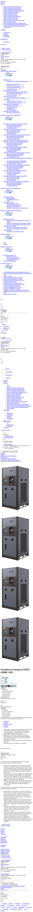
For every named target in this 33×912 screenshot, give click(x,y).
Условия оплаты (5, 849)
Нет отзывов (5, 677)
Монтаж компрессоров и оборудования (14, 20)
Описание (6, 721)
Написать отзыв (5, 753)
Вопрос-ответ (4, 853)
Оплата (6, 725)
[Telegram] (15, 686)
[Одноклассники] (4, 686)
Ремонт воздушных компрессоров (12, 6)
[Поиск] (2, 300)
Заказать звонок (5, 53)
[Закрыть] (2, 363)
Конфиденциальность (6, 887)
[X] (9, 686)
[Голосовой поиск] (3, 321)
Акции (2, 830)
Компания (3, 834)
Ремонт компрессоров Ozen (11, 19)
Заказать (3, 688)
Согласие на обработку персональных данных (13, 886)
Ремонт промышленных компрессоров (14, 10)
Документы (7, 36)
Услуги (2, 832)
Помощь (3, 846)
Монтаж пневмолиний (10, 21)
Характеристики (8, 724)
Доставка (6, 726)
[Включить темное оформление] (3, 68)
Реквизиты (6, 41)
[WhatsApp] (13, 686)
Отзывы (6, 722)
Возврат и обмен (5, 852)
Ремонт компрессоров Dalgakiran (12, 16)
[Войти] (1, 301)
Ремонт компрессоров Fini (10, 15)
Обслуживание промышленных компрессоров (16, 24)
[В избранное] (4, 679)
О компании (7, 32)
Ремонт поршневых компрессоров (13, 9)
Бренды (3, 831)
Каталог (3, 828)
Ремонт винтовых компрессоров (12, 8)
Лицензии (6, 35)
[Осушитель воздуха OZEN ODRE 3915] (16, 612)
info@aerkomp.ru (5, 56)
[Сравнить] (4, 682)
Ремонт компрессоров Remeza (11, 12)
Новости (6, 33)
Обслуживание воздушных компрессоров (14, 23)
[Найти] (6, 321)
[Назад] (8, 385)
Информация (4, 842)
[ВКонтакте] (2, 686)
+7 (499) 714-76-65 (5, 48)
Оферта (3, 888)
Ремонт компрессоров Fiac (10, 13)
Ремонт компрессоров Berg (11, 17)
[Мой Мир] (6, 686)
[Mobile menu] (2, 331)
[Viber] (11, 686)
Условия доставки (5, 850)
